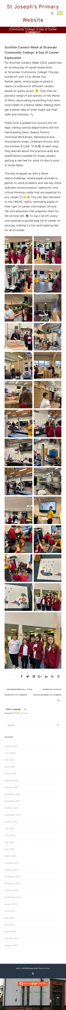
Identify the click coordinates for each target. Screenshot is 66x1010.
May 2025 (9, 842)
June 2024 (10, 911)
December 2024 (12, 876)
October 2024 (11, 890)
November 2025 (12, 801)
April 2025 (9, 849)
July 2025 (9, 828)
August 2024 (11, 904)
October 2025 (11, 808)
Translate (24, 713)
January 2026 (11, 787)
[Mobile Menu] (60, 13)
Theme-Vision (44, 968)
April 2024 (9, 924)
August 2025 (11, 821)
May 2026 (9, 760)
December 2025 (12, 794)
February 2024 (12, 938)
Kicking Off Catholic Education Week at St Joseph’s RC (47, 695)
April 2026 (9, 766)
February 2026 (12, 780)
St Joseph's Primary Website (33, 13)
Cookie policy (25, 992)
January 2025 (11, 870)
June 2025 (10, 835)
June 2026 (10, 753)
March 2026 (10, 773)
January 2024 (11, 945)
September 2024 (13, 897)
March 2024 (10, 931)
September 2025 (13, 815)
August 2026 (11, 746)
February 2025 (12, 863)
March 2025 (10, 856)
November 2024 (12, 883)
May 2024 (9, 918)
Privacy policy (40, 992)
